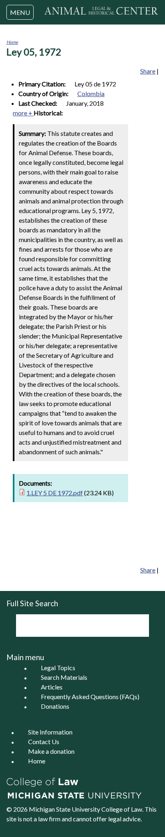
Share (147, 71)
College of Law (121, 809)
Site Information (50, 732)
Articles (51, 687)
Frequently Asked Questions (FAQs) (90, 697)
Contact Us (43, 742)
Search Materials (64, 677)
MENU (20, 12)
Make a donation (51, 751)
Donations (55, 706)
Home (12, 42)
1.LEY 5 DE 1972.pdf (54, 492)
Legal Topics (58, 668)
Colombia (91, 93)
